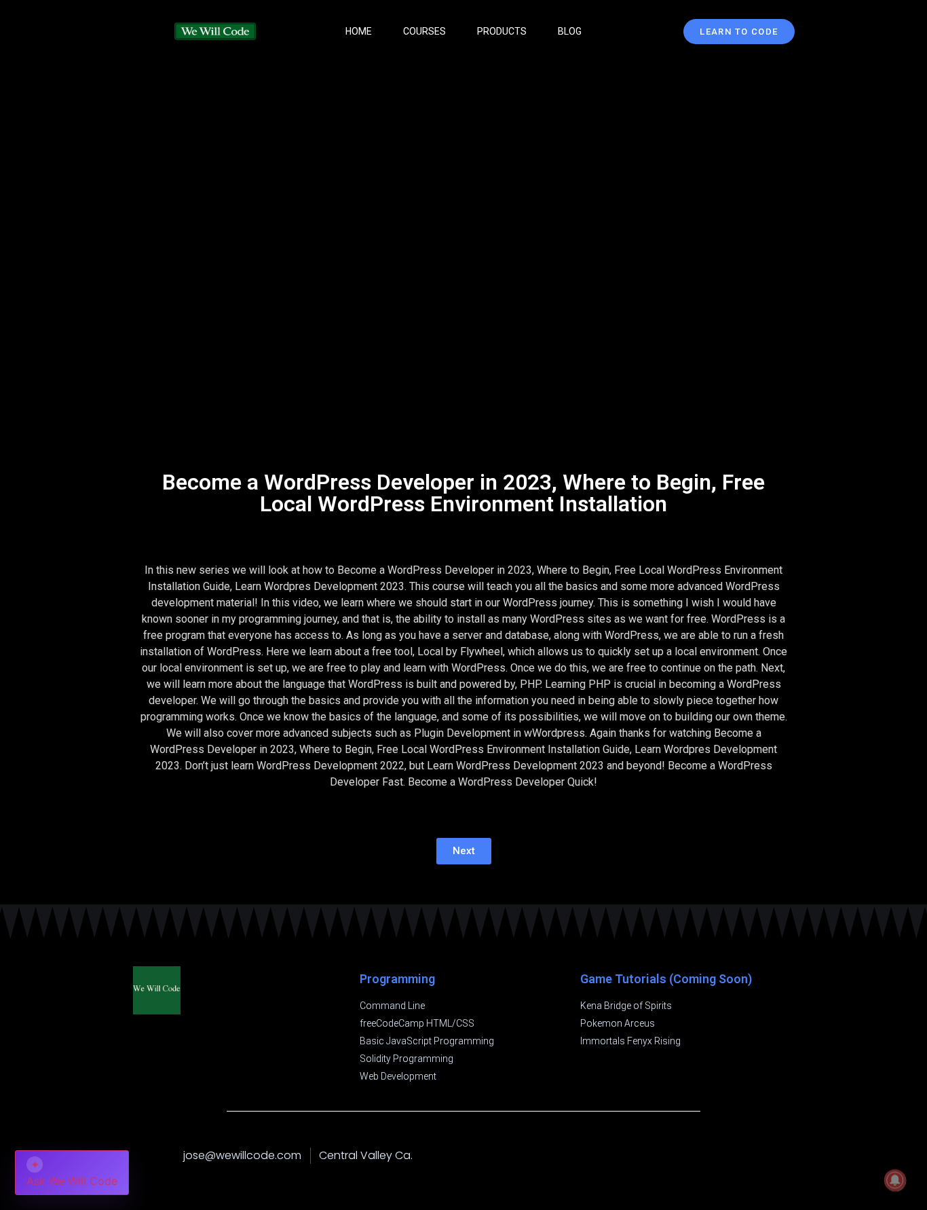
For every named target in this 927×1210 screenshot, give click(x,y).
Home (358, 31)
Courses (424, 31)
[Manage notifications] (895, 1180)
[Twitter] (788, 1155)
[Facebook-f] (733, 1155)
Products (502, 31)
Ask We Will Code (71, 1173)
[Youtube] (761, 1155)
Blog (570, 31)
